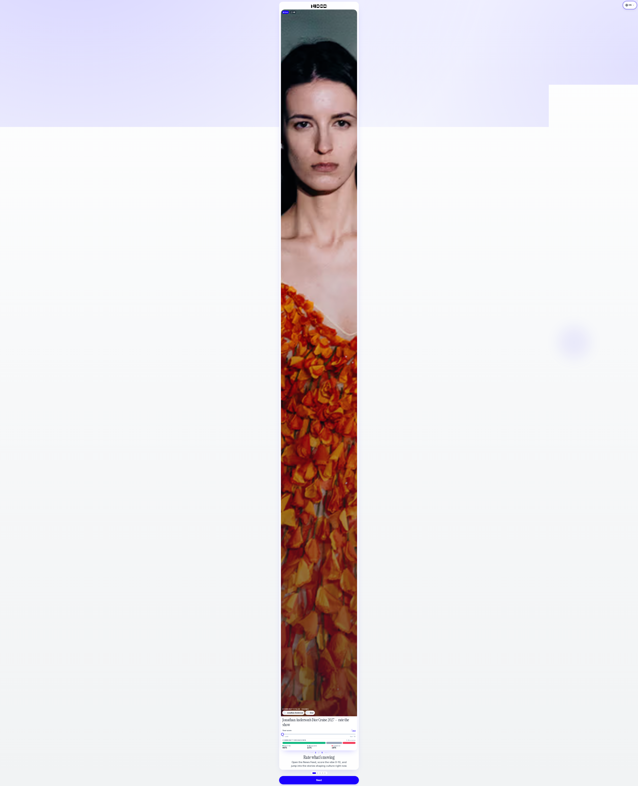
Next (319, 780)
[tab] (314, 773)
